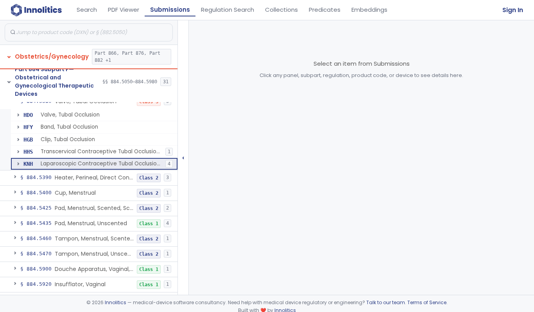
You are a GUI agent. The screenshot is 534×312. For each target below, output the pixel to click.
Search (87, 9)
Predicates (324, 9)
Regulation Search (227, 9)
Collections (281, 9)
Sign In (512, 9)
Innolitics (115, 302)
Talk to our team (385, 302)
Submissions (170, 9)
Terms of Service (426, 302)
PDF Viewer (123, 9)
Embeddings (369, 9)
